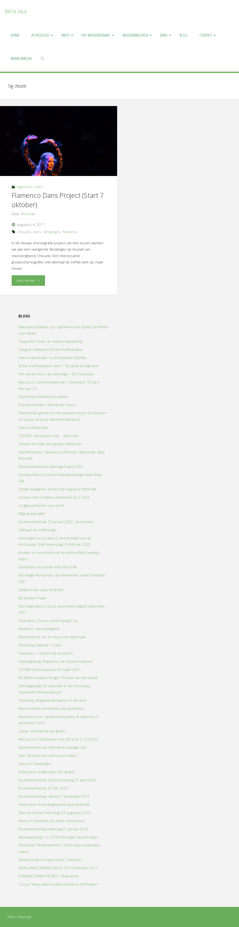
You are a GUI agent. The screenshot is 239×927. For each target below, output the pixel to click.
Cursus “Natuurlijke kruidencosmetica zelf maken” (58, 884)
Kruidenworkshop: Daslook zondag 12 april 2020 (57, 780)
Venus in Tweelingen (34, 763)
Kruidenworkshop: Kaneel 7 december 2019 (53, 796)
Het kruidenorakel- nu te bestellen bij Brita (52, 357)
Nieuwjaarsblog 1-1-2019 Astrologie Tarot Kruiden (58, 837)
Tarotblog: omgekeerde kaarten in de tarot (52, 700)
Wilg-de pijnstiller (31, 513)
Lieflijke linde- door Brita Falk (40, 589)
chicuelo (24, 231)
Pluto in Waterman (33, 427)
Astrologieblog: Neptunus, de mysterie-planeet (55, 661)
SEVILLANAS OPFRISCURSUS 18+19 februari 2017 (57, 867)
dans (37, 231)
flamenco (70, 231)
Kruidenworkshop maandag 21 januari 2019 (53, 829)
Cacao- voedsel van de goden (42, 731)
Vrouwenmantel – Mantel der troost (47, 404)
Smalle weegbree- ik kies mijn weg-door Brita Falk (57, 489)
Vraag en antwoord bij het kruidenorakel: (50, 349)
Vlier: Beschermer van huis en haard (47, 755)
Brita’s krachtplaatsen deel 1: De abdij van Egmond (58, 365)
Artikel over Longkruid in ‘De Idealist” (47, 771)
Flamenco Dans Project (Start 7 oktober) (50, 859)
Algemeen (25, 186)
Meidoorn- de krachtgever (39, 628)
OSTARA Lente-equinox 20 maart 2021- (50, 669)
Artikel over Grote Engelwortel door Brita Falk (54, 804)
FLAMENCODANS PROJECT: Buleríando (48, 876)
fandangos (51, 231)
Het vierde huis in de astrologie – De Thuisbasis (56, 374)
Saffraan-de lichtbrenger (37, 529)
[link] (43, 58)
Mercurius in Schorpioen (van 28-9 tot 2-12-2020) (58, 739)
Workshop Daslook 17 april (39, 645)
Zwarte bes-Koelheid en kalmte (43, 396)
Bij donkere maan (32, 598)
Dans (39, 186)
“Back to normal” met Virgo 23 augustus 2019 (54, 812)
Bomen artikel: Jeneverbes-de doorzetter (51, 708)
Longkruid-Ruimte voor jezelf (41, 505)
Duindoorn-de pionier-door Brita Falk (47, 567)
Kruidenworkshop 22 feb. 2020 (43, 788)
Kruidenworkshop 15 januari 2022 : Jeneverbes (56, 521)
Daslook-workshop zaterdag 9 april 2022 (50, 466)
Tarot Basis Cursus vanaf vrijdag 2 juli (47, 620)
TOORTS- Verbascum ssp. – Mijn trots (48, 435)
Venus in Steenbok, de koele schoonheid (51, 820)
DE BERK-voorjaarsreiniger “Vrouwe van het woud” (58, 677)
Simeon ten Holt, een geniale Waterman (50, 443)
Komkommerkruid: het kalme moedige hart (52, 747)
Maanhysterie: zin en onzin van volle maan (52, 636)
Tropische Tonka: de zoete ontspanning (50, 341)
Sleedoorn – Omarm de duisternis (45, 653)
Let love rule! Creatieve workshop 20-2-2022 (54, 497)
